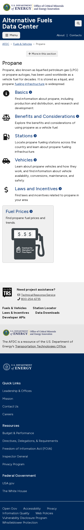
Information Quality (15, 513)
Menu (13, 35)
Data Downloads (47, 312)
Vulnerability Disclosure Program (24, 518)
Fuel (17, 211)
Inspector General (15, 456)
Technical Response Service (38, 295)
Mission (7, 398)
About (61, 35)
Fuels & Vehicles (22, 44)
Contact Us (10, 406)
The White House (14, 491)
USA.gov (8, 483)
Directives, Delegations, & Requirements (30, 441)
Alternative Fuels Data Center (27, 23)
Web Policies (44, 513)
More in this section (44, 53)
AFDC (5, 44)
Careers (7, 414)
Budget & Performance (18, 433)
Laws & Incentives (15, 312)
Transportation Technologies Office (40, 346)
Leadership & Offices (17, 391)
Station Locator (44, 308)
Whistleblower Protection (20, 522)
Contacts (76, 35)
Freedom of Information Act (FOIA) (27, 448)
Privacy (52, 508)
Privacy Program (13, 464)
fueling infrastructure (30, 84)
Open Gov (9, 508)
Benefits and (45, 116)
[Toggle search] (78, 23)
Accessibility (32, 508)
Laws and (36, 188)
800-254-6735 (31, 299)
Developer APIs (13, 317)
